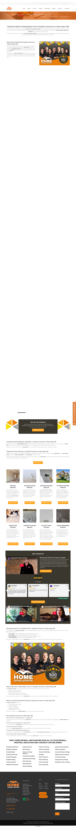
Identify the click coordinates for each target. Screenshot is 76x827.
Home (24, 8)
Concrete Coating (60, 757)
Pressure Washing (44, 752)
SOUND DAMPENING (63, 525)
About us (35, 8)
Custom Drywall (11, 762)
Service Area (47, 8)
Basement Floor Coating (62, 762)
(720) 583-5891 (66, 3)
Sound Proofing (27, 766)
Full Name (57, 783)
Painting (14, 799)
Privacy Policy (38, 826)
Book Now (67, 8)
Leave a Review (43, 793)
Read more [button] (52, 595)
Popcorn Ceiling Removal (27, 752)
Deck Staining (27, 761)
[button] (69, 590)
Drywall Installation (12, 747)
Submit (57, 813)
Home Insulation (60, 749)
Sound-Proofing (25, 794)
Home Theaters (43, 757)
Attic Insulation (43, 764)
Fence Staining (43, 759)
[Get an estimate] (74, 423)
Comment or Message (60, 802)
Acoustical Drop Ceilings (62, 752)
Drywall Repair (10, 752)
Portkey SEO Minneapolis (33, 823)
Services (29, 8)
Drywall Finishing (11, 749)
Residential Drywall (12, 764)
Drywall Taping (10, 759)
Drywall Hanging (11, 757)
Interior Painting (44, 749)
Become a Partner (43, 796)
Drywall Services (25, 784)
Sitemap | (8, 812)
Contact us (60, 8)
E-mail (57, 793)
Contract (11, 812)
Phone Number (59, 788)
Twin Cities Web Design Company (47, 823)
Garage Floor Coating (61, 759)
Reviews (40, 8)
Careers (53, 8)
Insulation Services (26, 790)
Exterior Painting (44, 747)
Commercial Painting (29, 758)
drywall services (15, 495)
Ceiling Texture (27, 747)
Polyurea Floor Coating (62, 754)
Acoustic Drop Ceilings (27, 793)
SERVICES (46, 487)
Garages (41, 754)
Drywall (10, 799)
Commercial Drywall (29, 756)
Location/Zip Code (59, 797)
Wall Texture (26, 749)
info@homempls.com (45, 3)
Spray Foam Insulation (62, 747)
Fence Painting (43, 762)
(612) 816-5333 (56, 3)
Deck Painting (27, 763)
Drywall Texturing (11, 754)
